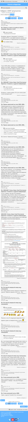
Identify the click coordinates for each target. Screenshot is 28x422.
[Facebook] (15, 419)
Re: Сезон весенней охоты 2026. (10, 377)
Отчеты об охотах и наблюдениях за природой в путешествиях (13, 372)
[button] (6, 18)
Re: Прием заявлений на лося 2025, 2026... (13, 104)
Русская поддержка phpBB (6, 413)
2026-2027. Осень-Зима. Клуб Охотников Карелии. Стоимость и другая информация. (13, 49)
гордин (6, 32)
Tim (2, 20)
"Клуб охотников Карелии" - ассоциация (11, 47)
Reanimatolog (8, 335)
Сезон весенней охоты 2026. (9, 373)
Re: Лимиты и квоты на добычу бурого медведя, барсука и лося (12, 28)
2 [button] (10, 18)
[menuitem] (4, 1)
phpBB (9, 412)
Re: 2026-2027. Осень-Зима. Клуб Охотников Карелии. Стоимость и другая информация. (13, 54)
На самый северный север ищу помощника (12, 283)
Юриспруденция (7, 22)
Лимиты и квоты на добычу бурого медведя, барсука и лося (15, 23)
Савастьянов (8, 128)
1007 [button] (19, 18)
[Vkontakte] (9, 419)
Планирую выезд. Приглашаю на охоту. (11, 282)
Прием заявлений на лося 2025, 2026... (11, 100)
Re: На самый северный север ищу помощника (11, 288)
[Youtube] (12, 419)
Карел (6, 307)
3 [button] (12, 18)
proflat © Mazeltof (9, 414)
